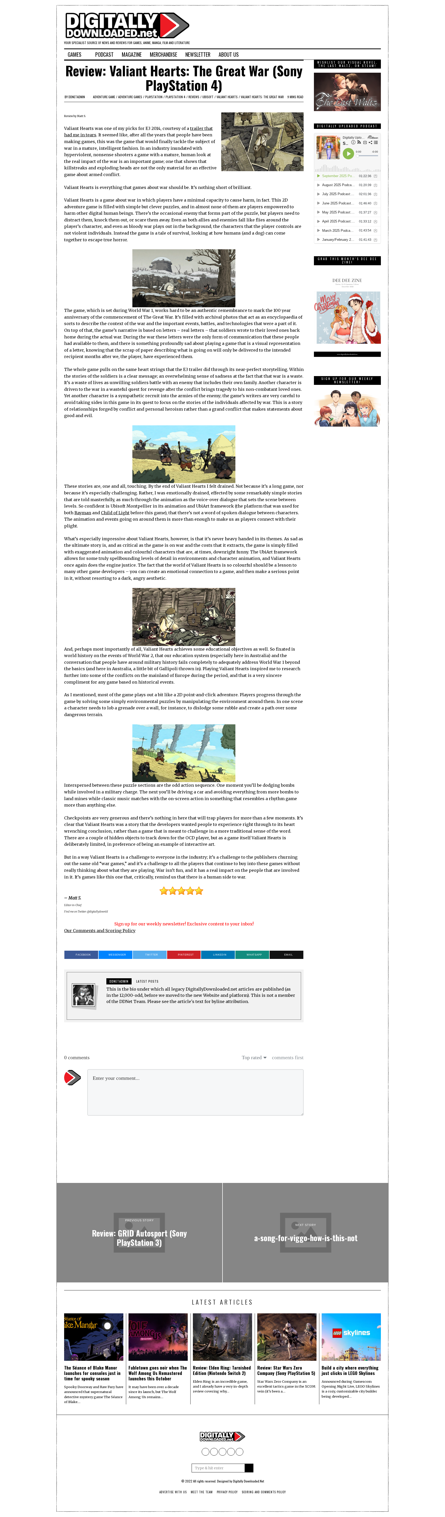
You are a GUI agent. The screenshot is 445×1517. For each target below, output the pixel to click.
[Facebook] (340, 54)
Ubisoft (207, 97)
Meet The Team (202, 1492)
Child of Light (115, 512)
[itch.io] (354, 54)
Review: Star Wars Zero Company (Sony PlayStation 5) (286, 1370)
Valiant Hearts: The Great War (262, 97)
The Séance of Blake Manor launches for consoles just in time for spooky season (92, 1373)
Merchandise (163, 54)
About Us (229, 54)
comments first (288, 1057)
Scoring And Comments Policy (264, 1492)
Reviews (194, 97)
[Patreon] (361, 54)
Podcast (104, 54)
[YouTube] (347, 54)
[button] (249, 1468)
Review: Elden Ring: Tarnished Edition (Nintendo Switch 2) (222, 1370)
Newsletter (197, 54)
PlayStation (153, 97)
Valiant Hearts (227, 97)
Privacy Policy (227, 1492)
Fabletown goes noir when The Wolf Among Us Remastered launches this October (158, 1373)
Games (74, 54)
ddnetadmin (77, 97)
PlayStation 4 (175, 97)
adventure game (104, 97)
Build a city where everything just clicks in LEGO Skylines (350, 1370)
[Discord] (368, 54)
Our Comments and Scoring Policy (99, 930)
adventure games (130, 97)
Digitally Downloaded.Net (248, 1481)
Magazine (132, 54)
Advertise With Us (173, 1492)
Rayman (82, 512)
